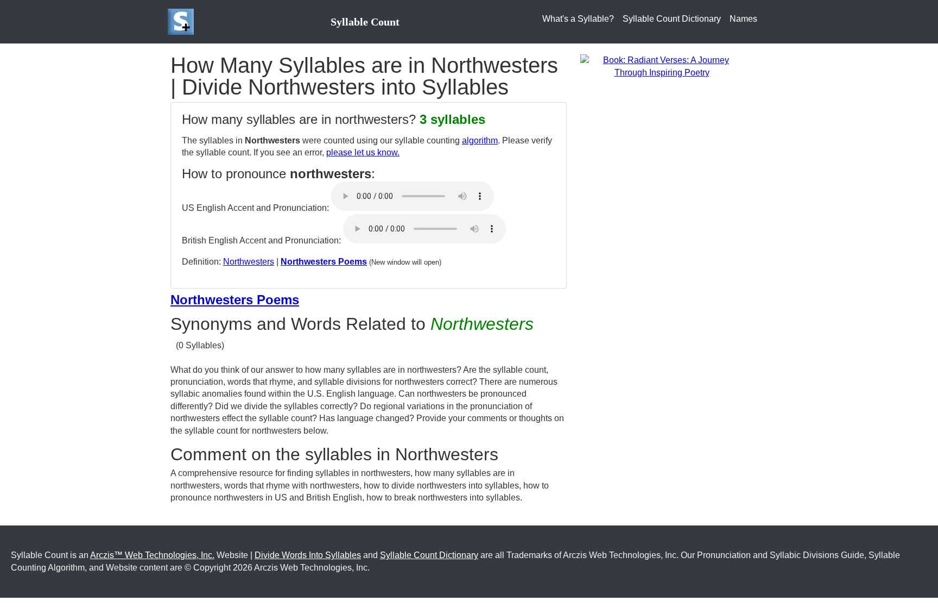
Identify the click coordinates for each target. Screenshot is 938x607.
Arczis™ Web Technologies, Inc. (152, 555)
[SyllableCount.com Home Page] (183, 22)
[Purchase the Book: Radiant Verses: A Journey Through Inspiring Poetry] (661, 66)
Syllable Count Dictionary (672, 18)
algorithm (480, 140)
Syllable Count (365, 22)
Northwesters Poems (324, 261)
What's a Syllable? (578, 18)
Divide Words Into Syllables (308, 555)
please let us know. (363, 152)
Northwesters (248, 261)
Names (743, 18)
